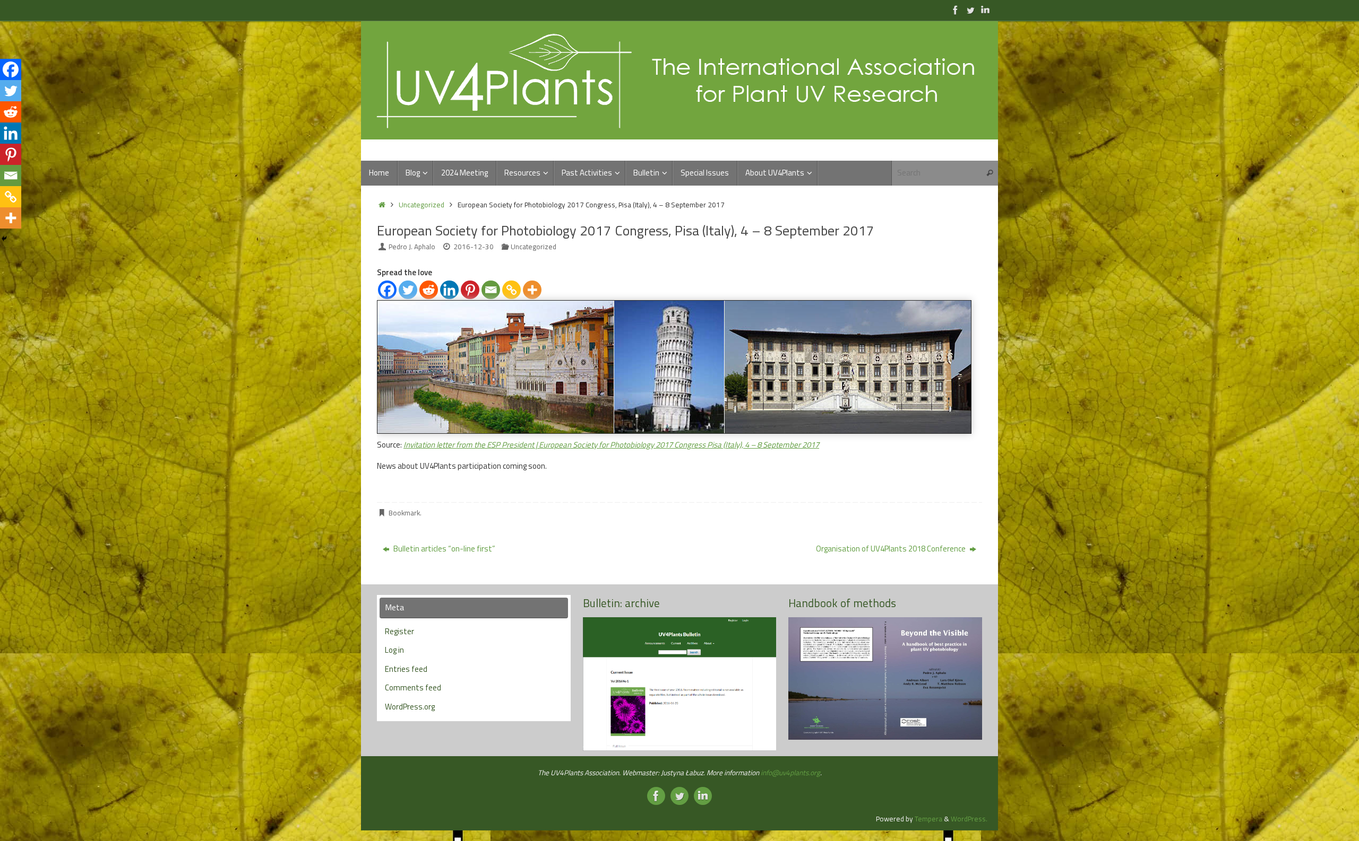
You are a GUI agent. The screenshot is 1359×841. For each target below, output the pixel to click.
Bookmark (404, 512)
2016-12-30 (473, 246)
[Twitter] (408, 290)
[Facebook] (387, 290)
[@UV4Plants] (970, 10)
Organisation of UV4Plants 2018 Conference (891, 548)
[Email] (490, 290)
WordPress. (969, 818)
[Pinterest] (470, 290)
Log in (394, 650)
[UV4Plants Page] (955, 10)
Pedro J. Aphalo (412, 246)
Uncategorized (421, 204)
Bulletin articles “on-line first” (443, 548)
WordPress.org (410, 706)
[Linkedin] (449, 290)
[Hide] (4, 238)
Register (399, 631)
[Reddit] (428, 290)
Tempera (928, 818)
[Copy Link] (511, 290)
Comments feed (413, 687)
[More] (532, 290)
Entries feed (406, 669)
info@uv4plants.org (790, 772)
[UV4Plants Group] (985, 10)
